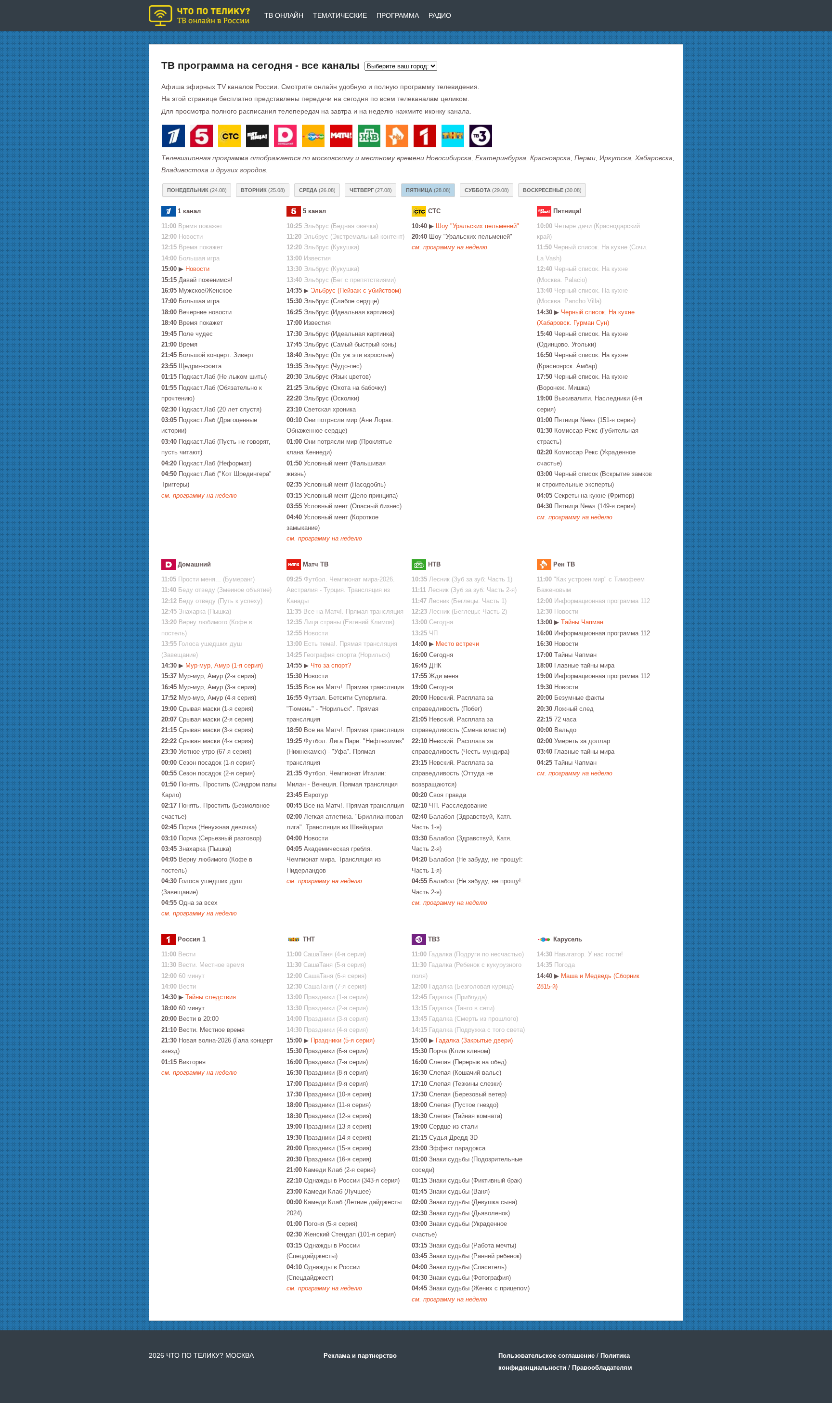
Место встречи (457, 643)
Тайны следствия (210, 997)
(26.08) (317, 190)
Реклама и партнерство (360, 1355)
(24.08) (197, 190)
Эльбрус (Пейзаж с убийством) (356, 290)
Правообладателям (602, 1367)
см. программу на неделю (199, 495)
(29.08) (487, 190)
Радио (440, 15)
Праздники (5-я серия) (343, 1040)
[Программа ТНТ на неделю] (455, 138)
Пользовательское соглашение (546, 1355)
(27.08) (371, 190)
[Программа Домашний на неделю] (287, 138)
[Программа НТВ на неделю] (371, 138)
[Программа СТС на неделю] (231, 138)
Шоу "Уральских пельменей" (477, 226)
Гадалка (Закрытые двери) (474, 1040)
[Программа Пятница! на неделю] (259, 138)
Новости (197, 268)
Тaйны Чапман (582, 622)
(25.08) (263, 190)
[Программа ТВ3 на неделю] (482, 138)
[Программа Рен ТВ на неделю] (399, 138)
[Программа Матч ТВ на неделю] (343, 138)
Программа (398, 15)
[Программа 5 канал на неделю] (203, 138)
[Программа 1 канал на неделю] (175, 138)
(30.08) (552, 190)
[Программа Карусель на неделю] (315, 138)
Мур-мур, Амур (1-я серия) (224, 665)
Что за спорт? (331, 665)
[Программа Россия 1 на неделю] (427, 138)
